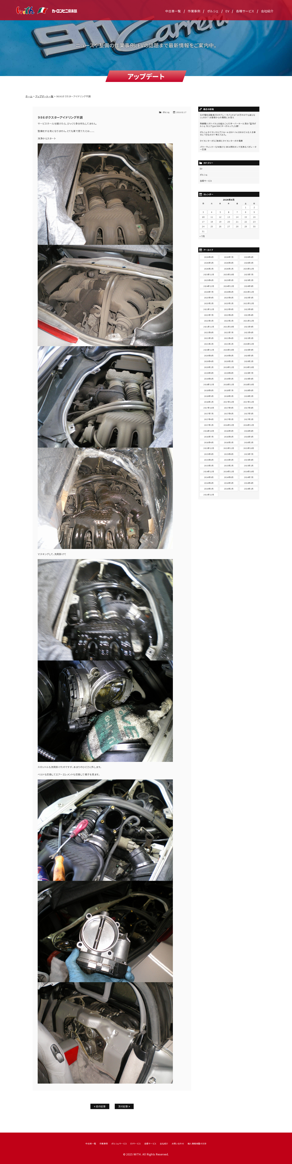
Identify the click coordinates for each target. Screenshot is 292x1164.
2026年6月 (248, 257)
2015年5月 (229, 459)
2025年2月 (248, 280)
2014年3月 (209, 488)
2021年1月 (229, 343)
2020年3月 (229, 361)
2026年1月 (229, 268)
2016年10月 (208, 431)
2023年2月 (209, 303)
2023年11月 (249, 291)
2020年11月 (208, 349)
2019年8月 (229, 373)
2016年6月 (229, 436)
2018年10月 (249, 384)
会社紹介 (267, 11)
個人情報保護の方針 (197, 1143)
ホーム (28, 96)
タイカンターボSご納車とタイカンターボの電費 (221, 140)
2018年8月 (209, 390)
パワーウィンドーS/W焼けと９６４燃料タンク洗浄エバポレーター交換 (228, 148)
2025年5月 (229, 280)
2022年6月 (229, 315)
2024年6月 (229, 291)
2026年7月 (229, 257)
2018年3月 (229, 396)
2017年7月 (209, 413)
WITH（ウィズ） (47, 10)
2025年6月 (209, 280)
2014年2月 (229, 488)
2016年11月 (249, 425)
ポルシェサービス (119, 1143)
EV (227, 11)
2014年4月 (248, 483)
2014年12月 (208, 471)
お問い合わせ (178, 1143)
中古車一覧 (173, 11)
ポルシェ (213, 11)
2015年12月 (208, 448)
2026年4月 (229, 262)
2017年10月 (208, 407)
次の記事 (123, 1106)
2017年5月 (248, 413)
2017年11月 (249, 401)
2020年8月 (209, 355)
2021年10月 (229, 326)
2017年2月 (248, 419)
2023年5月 (248, 297)
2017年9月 (229, 407)
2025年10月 (229, 274)
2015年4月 (248, 459)
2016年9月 (229, 431)
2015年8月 (229, 454)
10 (203, 216)
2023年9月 (209, 297)
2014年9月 (209, 477)
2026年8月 (209, 257)
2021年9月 (248, 326)
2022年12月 (249, 303)
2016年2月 (248, 442)
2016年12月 (229, 425)
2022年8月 (248, 309)
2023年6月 (229, 297)
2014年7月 (248, 477)
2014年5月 (229, 483)
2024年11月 (229, 286)
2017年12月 (229, 401)
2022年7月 (209, 315)
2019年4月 (248, 378)
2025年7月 (248, 274)
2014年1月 (248, 488)
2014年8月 (229, 477)
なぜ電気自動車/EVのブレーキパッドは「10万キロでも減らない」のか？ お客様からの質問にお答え (227, 116)
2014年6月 (209, 483)
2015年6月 (209, 459)
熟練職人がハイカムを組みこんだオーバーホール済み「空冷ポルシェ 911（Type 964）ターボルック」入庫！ (228, 124)
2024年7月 (209, 291)
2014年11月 (229, 471)
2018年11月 (229, 384)
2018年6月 (248, 390)
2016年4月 (209, 442)
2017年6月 (229, 413)
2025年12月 (249, 268)
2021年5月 (209, 338)
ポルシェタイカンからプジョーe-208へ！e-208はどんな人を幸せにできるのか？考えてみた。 (228, 133)
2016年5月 (248, 436)
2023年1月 (229, 303)
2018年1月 (209, 401)
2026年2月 (209, 268)
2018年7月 (229, 390)
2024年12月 (208, 286)
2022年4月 (248, 315)
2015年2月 (229, 465)
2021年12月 (249, 320)
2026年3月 (248, 262)
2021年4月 (229, 338)
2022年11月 (208, 309)
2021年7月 (229, 332)
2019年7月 (248, 373)
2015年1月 (248, 465)
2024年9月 (248, 286)
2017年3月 (229, 419)
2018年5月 (209, 396)
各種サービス (245, 11)
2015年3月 (209, 465)
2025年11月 (208, 274)
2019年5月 (229, 378)
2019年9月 (209, 373)
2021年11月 (208, 326)
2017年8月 (248, 407)
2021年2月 (209, 343)
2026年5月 (209, 262)
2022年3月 (209, 320)
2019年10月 (249, 367)
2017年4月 (209, 419)
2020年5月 (248, 355)
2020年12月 (249, 343)
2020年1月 (209, 367)
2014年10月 (249, 471)
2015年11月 (229, 448)
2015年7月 (248, 454)
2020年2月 (248, 361)
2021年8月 (209, 332)
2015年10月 (249, 448)
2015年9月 (209, 454)
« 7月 (202, 236)
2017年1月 (209, 425)
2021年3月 (248, 338)
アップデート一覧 (44, 96)
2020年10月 (229, 349)
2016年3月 (229, 442)
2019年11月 (229, 367)
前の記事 (100, 1106)
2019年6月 (209, 378)
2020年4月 (209, 361)
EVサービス (135, 1143)
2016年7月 (209, 436)
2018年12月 (208, 384)
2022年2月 (229, 320)
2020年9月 (248, 349)
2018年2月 (248, 396)
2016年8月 (248, 431)
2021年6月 (248, 332)
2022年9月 (229, 309)
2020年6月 (229, 355)
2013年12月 (208, 494)
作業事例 (194, 11)
